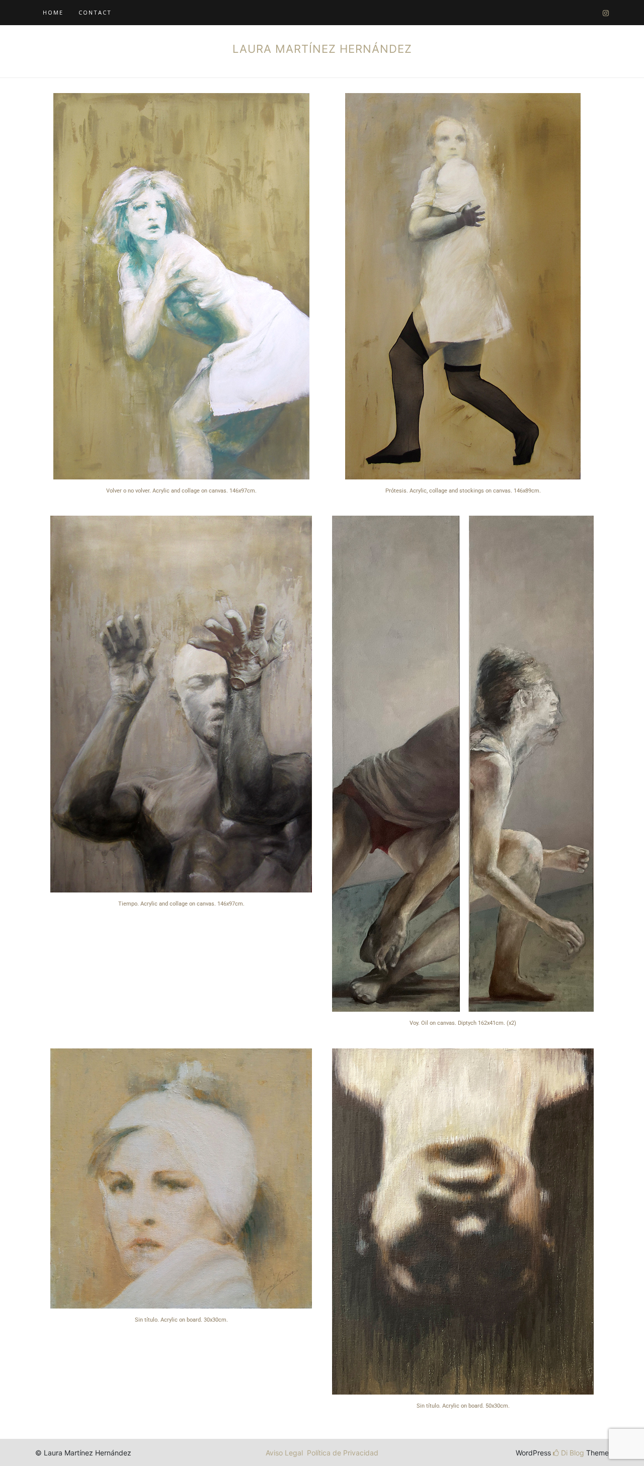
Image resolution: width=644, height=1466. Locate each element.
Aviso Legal (284, 1452)
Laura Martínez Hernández (322, 48)
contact (95, 12)
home (53, 12)
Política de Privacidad (342, 1452)
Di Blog (571, 1452)
